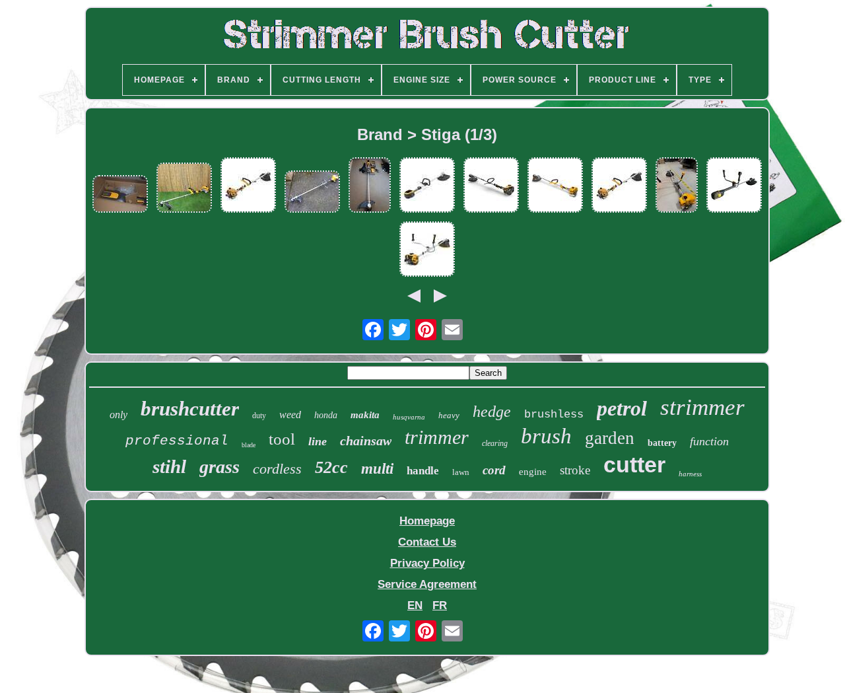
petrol (622, 408)
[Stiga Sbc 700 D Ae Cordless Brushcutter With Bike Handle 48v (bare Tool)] (734, 187)
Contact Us (427, 542)
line (317, 441)
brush (546, 436)
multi (377, 468)
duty (259, 415)
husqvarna (409, 417)
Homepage (427, 521)
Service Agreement (427, 584)
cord (494, 470)
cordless (277, 468)
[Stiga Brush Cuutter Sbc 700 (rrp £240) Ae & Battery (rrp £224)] (120, 195)
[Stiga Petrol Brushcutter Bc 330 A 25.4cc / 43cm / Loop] (184, 189)
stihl (169, 466)
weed (290, 414)
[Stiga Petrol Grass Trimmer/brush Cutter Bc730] (312, 193)
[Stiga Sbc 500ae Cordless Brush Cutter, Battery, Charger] (369, 187)
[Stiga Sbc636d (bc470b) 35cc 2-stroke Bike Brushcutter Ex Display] (427, 251)
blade (248, 445)
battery (662, 443)
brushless (554, 414)
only (118, 414)
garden (609, 438)
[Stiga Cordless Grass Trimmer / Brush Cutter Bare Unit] (427, 187)
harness (690, 474)
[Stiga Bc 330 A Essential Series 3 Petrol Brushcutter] (248, 187)
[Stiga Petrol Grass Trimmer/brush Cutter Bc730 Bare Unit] (491, 187)
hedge (492, 411)
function (709, 441)
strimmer (702, 407)
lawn (460, 472)
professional (176, 441)
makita (365, 415)
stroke (575, 470)
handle (423, 470)
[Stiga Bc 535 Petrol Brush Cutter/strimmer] (555, 187)
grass (219, 466)
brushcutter (190, 408)
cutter (634, 464)
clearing (495, 443)
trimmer (437, 437)
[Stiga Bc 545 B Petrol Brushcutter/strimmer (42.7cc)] (676, 187)
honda (325, 415)
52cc (331, 467)
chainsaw (365, 440)
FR (439, 605)
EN (414, 605)
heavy (448, 415)
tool (282, 439)
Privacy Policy (427, 563)
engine (533, 471)
